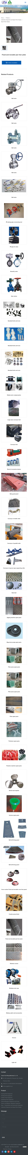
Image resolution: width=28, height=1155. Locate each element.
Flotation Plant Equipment (6, 1097)
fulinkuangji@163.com (8, 1086)
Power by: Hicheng (7, 1149)
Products (8, 18)
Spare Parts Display (5, 21)
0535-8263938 (19, 1083)
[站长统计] (25, 1146)
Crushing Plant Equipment (6, 1093)
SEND (3, 1137)
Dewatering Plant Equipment (7, 1099)
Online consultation (12, 62)
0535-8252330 (12, 1083)
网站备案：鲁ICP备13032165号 (12, 1146)
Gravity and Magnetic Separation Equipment (10, 1103)
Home (2, 18)
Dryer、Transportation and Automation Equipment (12, 1105)
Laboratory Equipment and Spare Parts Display (11, 19)
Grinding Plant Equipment (6, 1095)
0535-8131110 (6, 1083)
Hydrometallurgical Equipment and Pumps (10, 1101)
